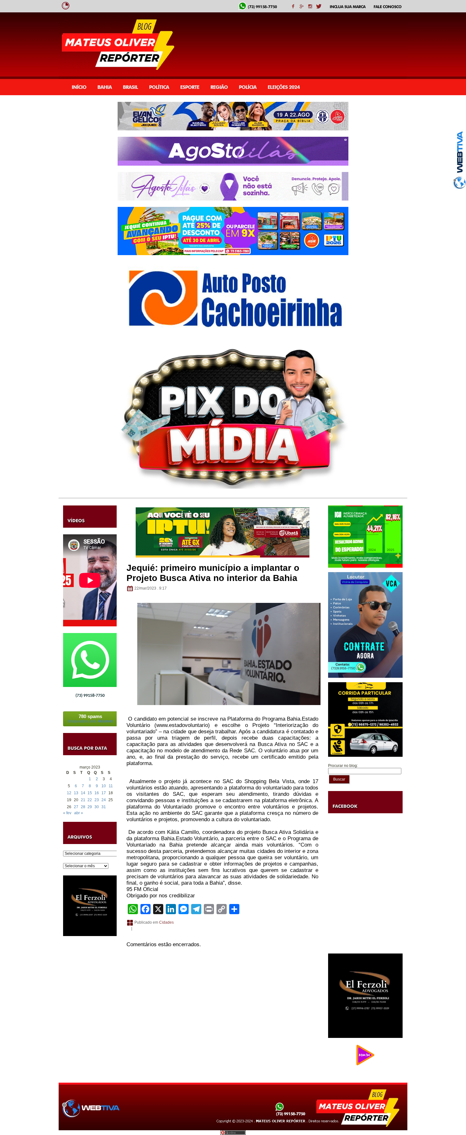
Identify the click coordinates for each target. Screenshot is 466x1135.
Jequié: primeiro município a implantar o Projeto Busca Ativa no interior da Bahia (212, 573)
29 (89, 807)
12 (69, 793)
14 (83, 793)
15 (89, 793)
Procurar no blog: (343, 765)
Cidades (166, 922)
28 (83, 807)
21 (83, 800)
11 (111, 786)
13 (76, 793)
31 (103, 807)
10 (103, 786)
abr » (78, 813)
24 (103, 800)
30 (96, 807)
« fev (67, 813)
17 (103, 793)
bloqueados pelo (90, 718)
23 (96, 800)
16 (96, 793)
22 (89, 800)
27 (76, 807)
